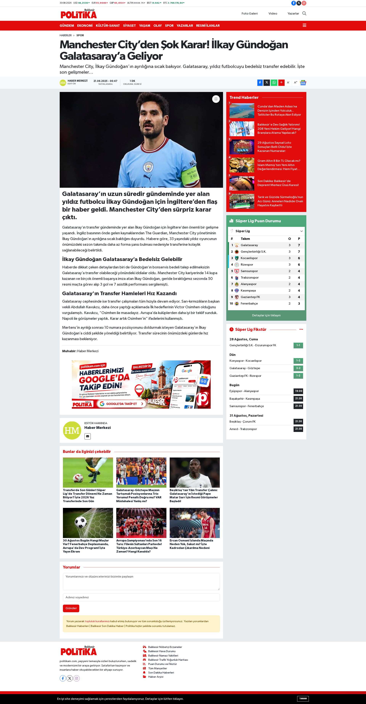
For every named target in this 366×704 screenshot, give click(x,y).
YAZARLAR (185, 25)
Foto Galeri (250, 13)
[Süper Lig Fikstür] (301, 329)
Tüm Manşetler (157, 668)
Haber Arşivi (155, 676)
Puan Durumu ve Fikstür (162, 664)
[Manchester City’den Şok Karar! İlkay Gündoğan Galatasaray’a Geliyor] (141, 140)
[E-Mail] (87, 436)
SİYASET (129, 25)
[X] (70, 678)
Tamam (303, 699)
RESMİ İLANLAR (208, 25)
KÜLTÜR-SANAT (108, 25)
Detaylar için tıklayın (266, 315)
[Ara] (304, 13)
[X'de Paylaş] (266, 83)
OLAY (157, 25)
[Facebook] (63, 678)
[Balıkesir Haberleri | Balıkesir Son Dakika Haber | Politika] (79, 13)
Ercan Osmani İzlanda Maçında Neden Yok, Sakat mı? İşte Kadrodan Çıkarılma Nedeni (191, 544)
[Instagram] (76, 678)
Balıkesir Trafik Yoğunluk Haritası (168, 659)
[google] (141, 384)
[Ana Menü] (304, 25)
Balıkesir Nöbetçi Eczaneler (165, 647)
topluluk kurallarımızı (97, 621)
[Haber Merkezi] (72, 430)
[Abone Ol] (303, 82)
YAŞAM (144, 25)
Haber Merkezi (97, 428)
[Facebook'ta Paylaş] (260, 83)
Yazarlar (293, 13)
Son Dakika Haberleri (161, 672)
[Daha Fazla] (281, 83)
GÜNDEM (67, 25)
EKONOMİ (85, 25)
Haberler (66, 35)
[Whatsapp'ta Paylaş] (274, 83)
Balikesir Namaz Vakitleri (163, 655)
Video (273, 13)
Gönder (71, 608)
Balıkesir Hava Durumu (162, 651)
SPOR (169, 25)
